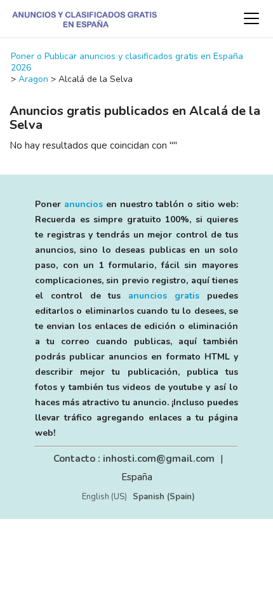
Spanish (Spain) (164, 496)
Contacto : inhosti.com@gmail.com (134, 458)
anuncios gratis (163, 296)
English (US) (104, 496)
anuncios (83, 204)
